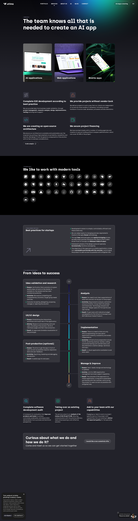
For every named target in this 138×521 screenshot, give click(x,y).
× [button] (23, 494)
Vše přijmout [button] (7, 515)
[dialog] (14, 506)
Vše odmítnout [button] (18, 515)
